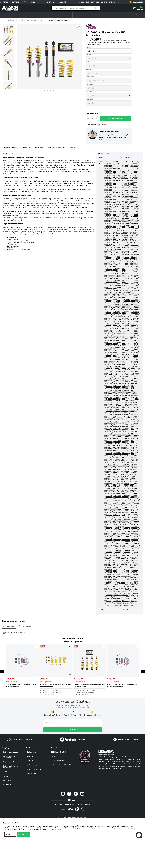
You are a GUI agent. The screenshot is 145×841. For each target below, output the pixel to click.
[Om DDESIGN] (84, 757)
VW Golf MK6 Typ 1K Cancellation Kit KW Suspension (21, 686)
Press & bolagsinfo (57, 760)
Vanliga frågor (32, 773)
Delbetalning (31, 752)
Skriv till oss (103, 140)
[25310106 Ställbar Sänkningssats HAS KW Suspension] (55, 660)
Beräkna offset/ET (9, 762)
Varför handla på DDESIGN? (61, 765)
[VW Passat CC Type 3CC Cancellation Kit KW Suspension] (123, 660)
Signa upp (72, 730)
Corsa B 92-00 (30, 20)
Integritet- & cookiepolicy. (52, 829)
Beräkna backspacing (10, 752)
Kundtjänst (30, 760)
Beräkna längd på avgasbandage (9, 757)
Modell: (88, 54)
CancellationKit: (91, 77)
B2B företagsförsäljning (59, 752)
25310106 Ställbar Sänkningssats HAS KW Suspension (55, 686)
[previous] (2, 671)
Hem (3, 20)
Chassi (41, 20)
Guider (5, 772)
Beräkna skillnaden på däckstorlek (10, 767)
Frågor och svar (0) (24, 626)
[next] (143, 671)
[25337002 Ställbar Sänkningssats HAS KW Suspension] (89, 660)
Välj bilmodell (9, 15)
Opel (21, 20)
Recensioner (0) (8, 626)
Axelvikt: (89, 69)
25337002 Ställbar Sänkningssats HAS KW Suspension (89, 686)
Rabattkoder (7, 780)
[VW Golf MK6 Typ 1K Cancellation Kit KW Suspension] (22, 660)
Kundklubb (31, 756)
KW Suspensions (76, 642)
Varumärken (136, 15)
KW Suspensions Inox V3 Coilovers (58, 20)
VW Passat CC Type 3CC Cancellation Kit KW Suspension (122, 686)
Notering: (89, 84)
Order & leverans (33, 765)
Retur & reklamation (34, 769)
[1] (49, 56)
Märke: (88, 47)
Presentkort (7, 776)
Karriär (53, 756)
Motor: (88, 62)
